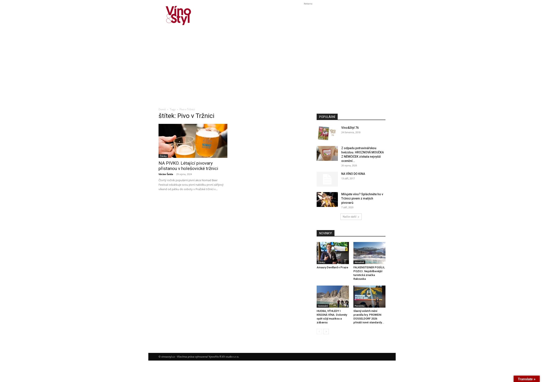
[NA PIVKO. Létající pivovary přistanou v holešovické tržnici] (193, 141)
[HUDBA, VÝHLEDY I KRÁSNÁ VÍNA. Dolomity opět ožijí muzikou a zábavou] (333, 297)
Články (163, 155)
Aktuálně (359, 262)
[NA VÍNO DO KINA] (327, 179)
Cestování (323, 305)
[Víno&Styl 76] (327, 133)
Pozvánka (359, 305)
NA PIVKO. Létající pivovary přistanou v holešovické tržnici (188, 166)
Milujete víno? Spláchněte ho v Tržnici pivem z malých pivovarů (362, 198)
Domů (162, 109)
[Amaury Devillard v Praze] (333, 253)
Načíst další (349, 216)
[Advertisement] (272, 73)
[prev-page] (319, 331)
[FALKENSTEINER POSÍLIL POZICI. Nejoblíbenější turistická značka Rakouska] (369, 253)
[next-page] (326, 331)
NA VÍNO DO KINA (353, 173)
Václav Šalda (166, 174)
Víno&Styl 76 (350, 127)
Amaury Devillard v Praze (332, 267)
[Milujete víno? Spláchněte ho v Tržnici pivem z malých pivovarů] (327, 199)
